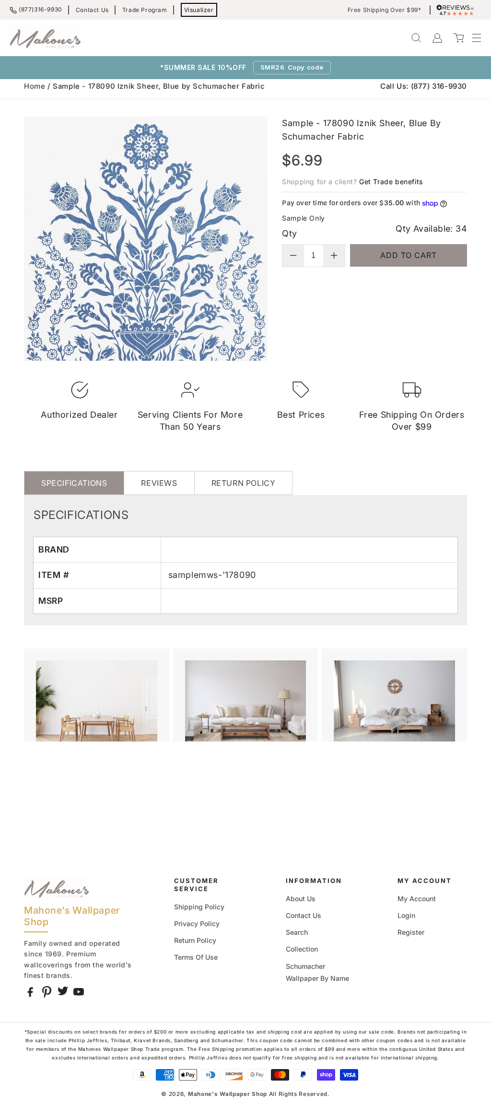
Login (406, 915)
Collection (302, 949)
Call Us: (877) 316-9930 (423, 86)
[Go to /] (46, 37)
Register (410, 932)
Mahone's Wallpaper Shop (227, 1094)
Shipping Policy (199, 907)
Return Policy (195, 940)
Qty (289, 233)
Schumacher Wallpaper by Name (317, 972)
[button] (471, 38)
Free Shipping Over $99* (384, 10)
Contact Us (92, 9)
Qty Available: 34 (431, 229)
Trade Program (144, 9)
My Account (416, 898)
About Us (301, 898)
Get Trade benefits (391, 181)
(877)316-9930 (40, 9)
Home (34, 86)
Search (297, 932)
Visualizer (199, 9)
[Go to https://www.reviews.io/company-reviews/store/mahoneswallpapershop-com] (457, 10)
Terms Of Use (196, 957)
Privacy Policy (197, 923)
